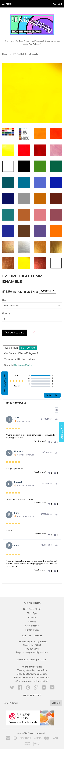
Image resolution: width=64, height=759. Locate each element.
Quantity (6, 313)
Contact (32, 617)
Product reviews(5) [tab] (16, 402)
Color (4, 299)
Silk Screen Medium (23, 364)
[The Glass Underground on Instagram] (44, 688)
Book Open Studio (32, 608)
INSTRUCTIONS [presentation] (28, 347)
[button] (33, 331)
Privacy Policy (32, 629)
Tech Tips (32, 613)
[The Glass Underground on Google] (36, 688)
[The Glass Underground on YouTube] (52, 688)
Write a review (52, 395)
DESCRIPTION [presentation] (11, 347)
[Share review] (56, 419)
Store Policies (32, 625)
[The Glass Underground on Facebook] (20, 688)
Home (4, 54)
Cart (59, 3)
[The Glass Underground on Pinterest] (28, 688)
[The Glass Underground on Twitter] (12, 688)
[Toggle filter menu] (56, 410)
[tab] (11, 347)
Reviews (32, 621)
